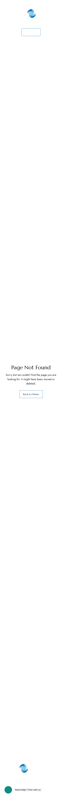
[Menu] (7, 3)
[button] (31, 32)
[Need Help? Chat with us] (8, 790)
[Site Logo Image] (31, 17)
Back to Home (31, 394)
